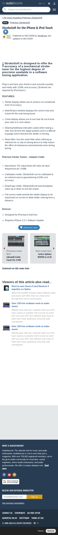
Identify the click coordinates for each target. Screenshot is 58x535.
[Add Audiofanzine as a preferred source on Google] (10, 481)
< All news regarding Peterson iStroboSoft (22, 18)
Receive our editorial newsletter (18, 490)
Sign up (34, 497)
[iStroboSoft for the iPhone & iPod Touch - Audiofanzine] (12, 3)
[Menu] (54, 9)
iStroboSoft (20, 23)
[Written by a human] (7, 37)
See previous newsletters (13, 503)
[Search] (5, 9)
